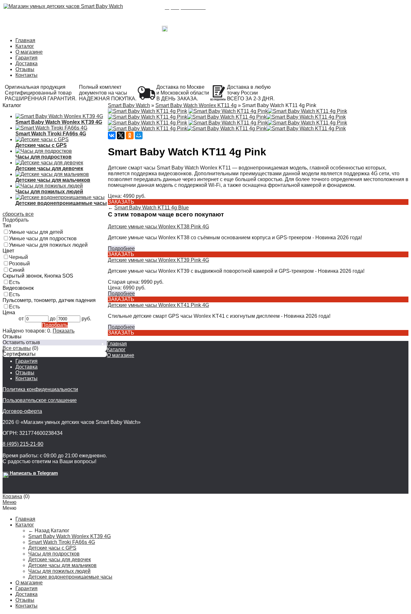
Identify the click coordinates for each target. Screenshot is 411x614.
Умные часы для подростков (43, 238)
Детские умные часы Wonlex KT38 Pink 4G (158, 226)
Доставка (26, 63)
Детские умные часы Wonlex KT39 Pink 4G (158, 260)
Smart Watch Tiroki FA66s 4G (61, 542)
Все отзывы (17, 348)
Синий (16, 270)
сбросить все (18, 214)
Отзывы (24, 69)
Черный (18, 257)
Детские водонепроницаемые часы (70, 577)
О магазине (29, 52)
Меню (9, 502)
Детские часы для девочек (59, 559)
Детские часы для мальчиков (62, 565)
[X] (121, 135)
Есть (14, 282)
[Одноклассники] (130, 135)
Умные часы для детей (36, 232)
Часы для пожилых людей (59, 571)
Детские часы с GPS (52, 548)
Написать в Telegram (192, 27)
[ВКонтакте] (112, 135)
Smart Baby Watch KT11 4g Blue (151, 207)
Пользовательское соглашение (40, 400)
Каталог (24, 46)
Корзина (12, 496)
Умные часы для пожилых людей (48, 245)
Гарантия (26, 57)
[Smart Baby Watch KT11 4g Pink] (147, 111)
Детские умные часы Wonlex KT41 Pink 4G (158, 305)
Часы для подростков (54, 553)
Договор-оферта (22, 411)
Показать (63, 331)
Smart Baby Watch (129, 105)
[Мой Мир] (139, 135)
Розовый (19, 263)
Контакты (26, 75)
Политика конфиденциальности (40, 389)
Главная (25, 40)
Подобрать (55, 325)
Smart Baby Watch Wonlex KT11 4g (196, 105)
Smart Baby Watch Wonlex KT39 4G (69, 536)
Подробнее (121, 248)
